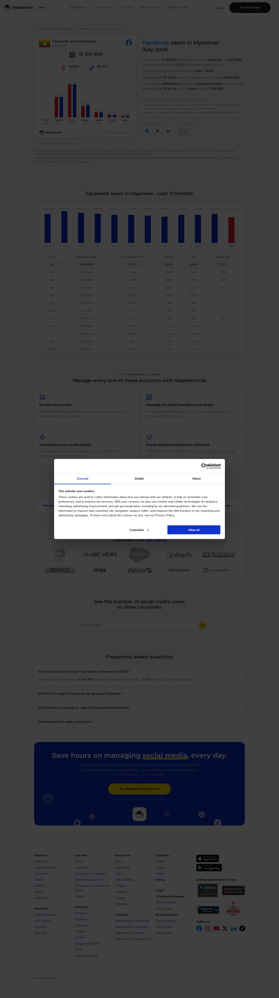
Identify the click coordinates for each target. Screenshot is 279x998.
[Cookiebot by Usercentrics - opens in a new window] (204, 466)
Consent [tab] (82, 478)
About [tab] (196, 478)
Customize (137, 529)
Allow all (193, 529)
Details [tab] (139, 478)
